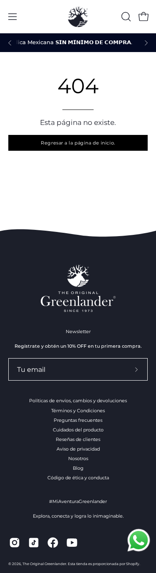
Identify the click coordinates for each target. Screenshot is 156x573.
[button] (125, 16)
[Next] (146, 43)
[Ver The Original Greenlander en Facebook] (53, 542)
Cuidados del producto (78, 430)
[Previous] (10, 43)
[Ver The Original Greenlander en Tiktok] (33, 542)
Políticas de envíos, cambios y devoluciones (78, 401)
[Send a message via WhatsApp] (139, 540)
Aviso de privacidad (78, 449)
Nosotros (78, 458)
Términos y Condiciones (78, 411)
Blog (78, 468)
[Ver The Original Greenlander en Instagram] (14, 542)
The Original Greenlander (44, 564)
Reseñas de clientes (78, 439)
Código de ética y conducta (78, 478)
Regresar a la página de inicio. (78, 143)
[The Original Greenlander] (78, 16)
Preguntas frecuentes (78, 420)
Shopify (132, 564)
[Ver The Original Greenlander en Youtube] (72, 542)
